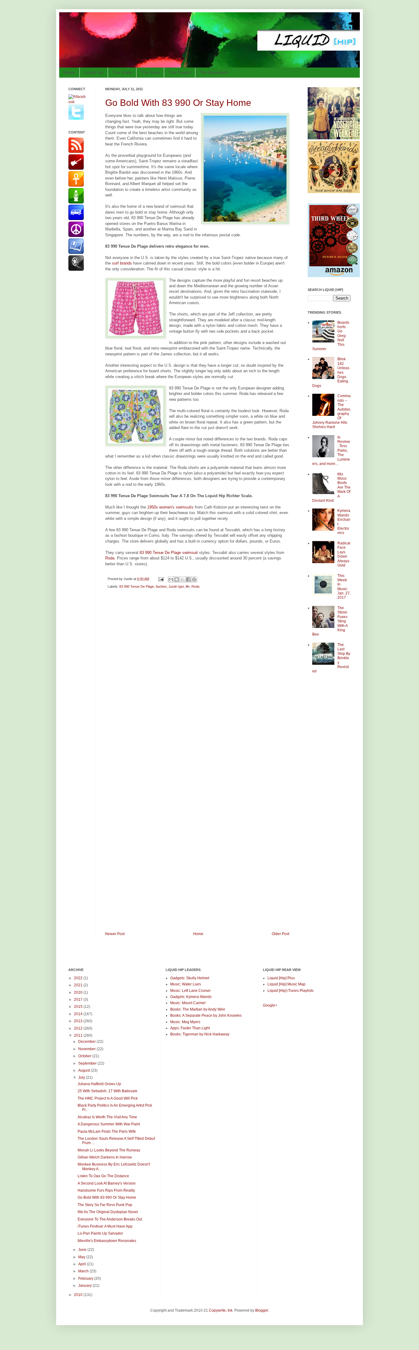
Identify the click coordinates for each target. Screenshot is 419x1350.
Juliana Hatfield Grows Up (99, 1084)
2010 (78, 1295)
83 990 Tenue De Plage (136, 586)
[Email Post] (161, 579)
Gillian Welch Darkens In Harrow (105, 1157)
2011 (78, 1035)
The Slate (150, 72)
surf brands (122, 263)
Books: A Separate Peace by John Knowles (206, 1015)
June (82, 1249)
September (88, 1063)
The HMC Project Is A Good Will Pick (108, 1098)
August (84, 1070)
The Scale (122, 72)
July (82, 1077)
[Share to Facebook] (188, 579)
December (87, 1041)
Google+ (270, 1005)
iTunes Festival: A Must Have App (105, 1226)
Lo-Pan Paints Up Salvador (100, 1233)
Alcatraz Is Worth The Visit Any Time (107, 1117)
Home (69, 72)
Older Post (280, 934)
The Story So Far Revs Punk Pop (105, 1205)
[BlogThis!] (177, 579)
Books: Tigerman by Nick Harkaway (199, 1034)
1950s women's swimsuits (170, 507)
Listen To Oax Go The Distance (103, 1176)
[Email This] (171, 579)
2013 (78, 1021)
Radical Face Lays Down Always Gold (343, 554)
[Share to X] (182, 579)
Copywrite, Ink (221, 1310)
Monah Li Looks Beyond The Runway (109, 1150)
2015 (78, 1006)
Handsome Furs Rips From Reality (106, 1190)
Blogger (261, 1310)
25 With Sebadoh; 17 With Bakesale (107, 1091)
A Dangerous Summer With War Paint (109, 1124)
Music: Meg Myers (185, 1022)
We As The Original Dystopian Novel (108, 1212)
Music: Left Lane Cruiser (190, 990)
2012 (78, 1028)
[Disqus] (197, 680)
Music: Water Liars (185, 984)
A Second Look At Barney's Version (107, 1183)
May (82, 1257)
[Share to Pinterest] (194, 579)
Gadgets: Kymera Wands (191, 997)
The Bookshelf (214, 72)
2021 (78, 985)
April (82, 1264)
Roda (109, 558)
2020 (78, 992)
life (188, 586)
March (84, 1271)
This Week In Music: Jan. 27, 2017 (344, 587)
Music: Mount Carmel (188, 1003)
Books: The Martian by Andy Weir (197, 1009)
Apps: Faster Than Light (190, 1028)
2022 (78, 978)
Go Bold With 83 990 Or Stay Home (178, 103)
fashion (161, 586)
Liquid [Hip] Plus (281, 978)
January (85, 1285)
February (86, 1278)
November (87, 1049)
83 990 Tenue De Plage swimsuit (169, 552)
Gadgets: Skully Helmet (189, 978)
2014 (78, 1014)
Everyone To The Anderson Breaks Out (110, 1219)
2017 (78, 999)
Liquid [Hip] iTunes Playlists (290, 990)
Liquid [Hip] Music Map (286, 984)
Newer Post (115, 934)
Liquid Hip (93, 72)
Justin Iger (176, 586)
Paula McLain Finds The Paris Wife (107, 1131)
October (85, 1056)
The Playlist (179, 72)
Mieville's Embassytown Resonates (107, 1241)
